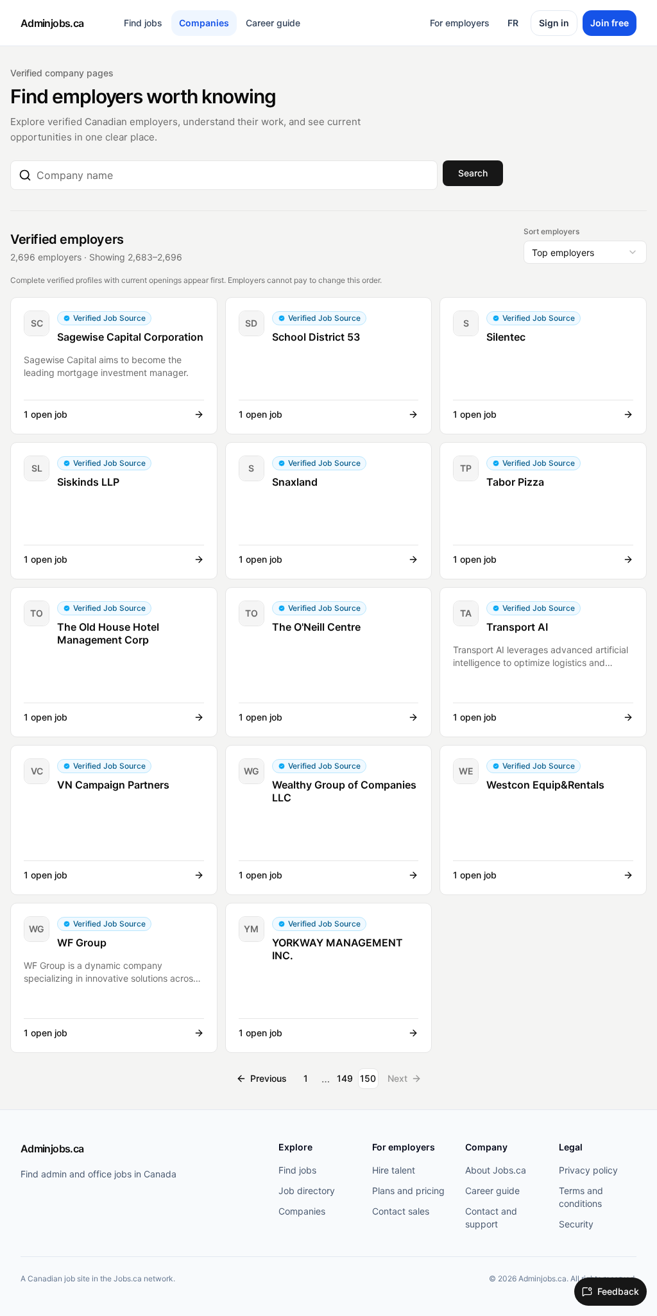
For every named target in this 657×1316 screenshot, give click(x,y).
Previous (268, 1078)
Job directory (306, 1190)
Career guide (273, 22)
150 (368, 1078)
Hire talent (393, 1170)
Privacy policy (588, 1170)
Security (576, 1223)
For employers (460, 22)
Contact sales (400, 1211)
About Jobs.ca (495, 1170)
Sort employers (551, 231)
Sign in (554, 22)
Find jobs (143, 22)
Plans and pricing (408, 1190)
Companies (204, 22)
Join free (609, 22)
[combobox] (233, 175)
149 (345, 1078)
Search (473, 172)
